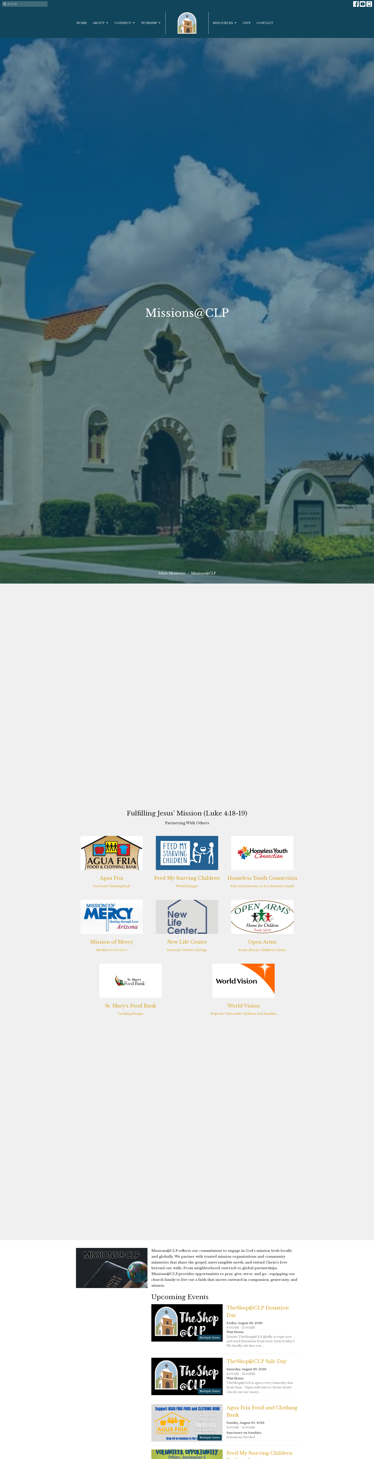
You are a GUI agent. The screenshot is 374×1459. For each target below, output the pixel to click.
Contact (265, 23)
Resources (223, 23)
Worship (149, 23)
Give (247, 23)
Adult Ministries (172, 573)
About (99, 23)
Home (82, 23)
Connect (123, 23)
